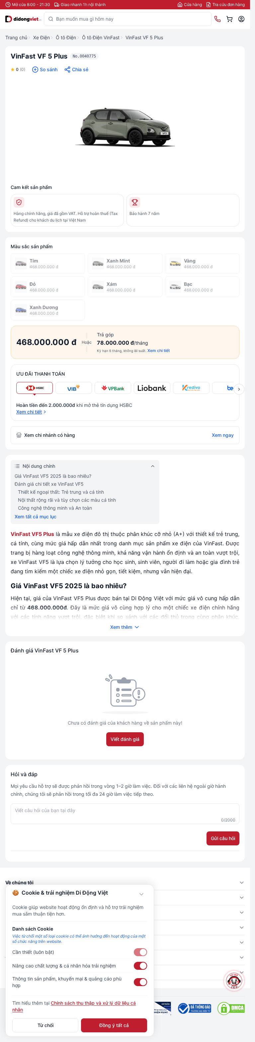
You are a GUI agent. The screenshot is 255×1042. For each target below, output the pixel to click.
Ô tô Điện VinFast (101, 37)
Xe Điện (41, 37)
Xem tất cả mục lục (35, 516)
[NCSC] (156, 1008)
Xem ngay (223, 435)
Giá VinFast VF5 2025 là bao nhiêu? (53, 476)
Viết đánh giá (125, 739)
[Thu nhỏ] (141, 894)
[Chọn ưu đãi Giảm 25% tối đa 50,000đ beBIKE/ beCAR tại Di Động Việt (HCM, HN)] (230, 388)
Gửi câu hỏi (223, 838)
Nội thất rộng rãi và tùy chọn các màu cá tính (67, 500)
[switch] (140, 952)
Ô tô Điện (66, 37)
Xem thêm (121, 627)
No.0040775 (84, 56)
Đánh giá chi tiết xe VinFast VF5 (49, 484)
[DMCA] (231, 1008)
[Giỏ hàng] (229, 19)
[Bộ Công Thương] (194, 1008)
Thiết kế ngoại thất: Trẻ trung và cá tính (61, 492)
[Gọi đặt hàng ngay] (217, 19)
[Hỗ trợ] (234, 980)
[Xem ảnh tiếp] (239, 389)
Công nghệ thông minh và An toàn (55, 508)
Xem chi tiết (158, 350)
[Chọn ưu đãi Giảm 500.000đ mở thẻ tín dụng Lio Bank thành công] (152, 388)
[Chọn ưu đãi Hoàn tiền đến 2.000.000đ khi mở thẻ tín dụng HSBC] (34, 388)
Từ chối (45, 1025)
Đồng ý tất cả (114, 1025)
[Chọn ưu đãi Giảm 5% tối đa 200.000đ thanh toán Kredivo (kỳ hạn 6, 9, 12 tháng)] (191, 388)
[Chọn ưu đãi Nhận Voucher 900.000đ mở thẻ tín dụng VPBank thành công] (113, 388)
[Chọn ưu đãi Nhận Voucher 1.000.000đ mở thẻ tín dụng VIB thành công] (73, 388)
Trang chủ (16, 37)
